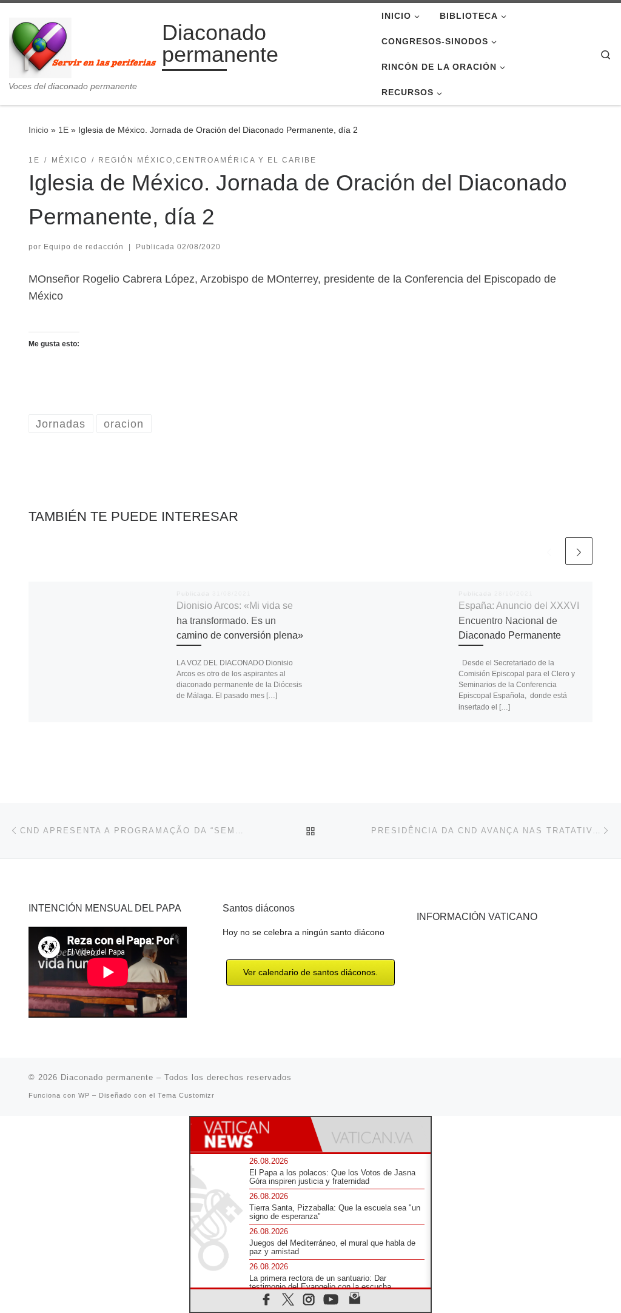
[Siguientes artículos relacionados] (578, 551)
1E (63, 130)
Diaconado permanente (107, 1077)
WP (84, 1095)
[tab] (250, 1134)
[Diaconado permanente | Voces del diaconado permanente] (83, 45)
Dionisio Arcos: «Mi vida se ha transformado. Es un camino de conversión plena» (239, 620)
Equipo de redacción (84, 247)
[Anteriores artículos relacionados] (549, 551)
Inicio (39, 130)
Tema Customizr (186, 1095)
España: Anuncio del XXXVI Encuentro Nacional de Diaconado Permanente (518, 620)
